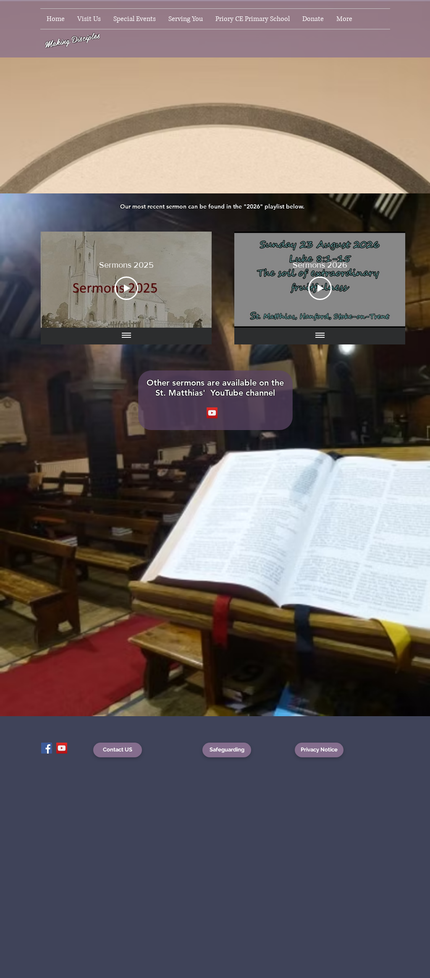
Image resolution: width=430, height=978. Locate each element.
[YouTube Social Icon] (212, 412)
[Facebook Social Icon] (46, 748)
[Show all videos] (126, 336)
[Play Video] (126, 288)
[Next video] (194, 279)
